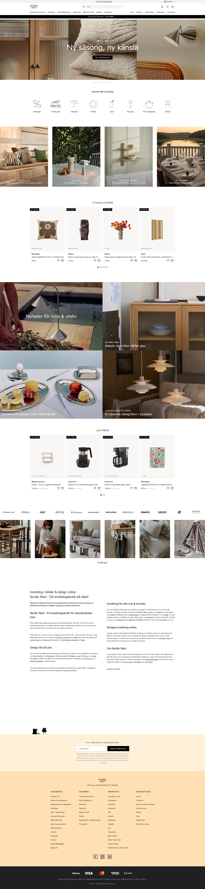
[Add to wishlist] (58, 260)
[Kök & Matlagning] (149, 104)
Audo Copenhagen (36, 661)
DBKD (141, 620)
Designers (111, 804)
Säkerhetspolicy (56, 828)
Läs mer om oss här (113, 669)
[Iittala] (25, 512)
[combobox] (169, 1)
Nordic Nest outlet (142, 824)
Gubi (34, 656)
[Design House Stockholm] (196, 512)
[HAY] (42, 512)
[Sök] (84, 7)
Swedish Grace (164, 638)
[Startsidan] (34, 6)
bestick (159, 612)
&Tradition (137, 662)
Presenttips (112, 832)
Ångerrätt (54, 848)
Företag (53, 840)
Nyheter (139, 12)
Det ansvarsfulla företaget (145, 804)
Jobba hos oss (141, 808)
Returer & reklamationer (59, 800)
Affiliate (138, 812)
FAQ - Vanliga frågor (58, 812)
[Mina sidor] (162, 6)
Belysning (77, 12)
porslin (64, 656)
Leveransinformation (58, 816)
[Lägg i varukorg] (62, 260)
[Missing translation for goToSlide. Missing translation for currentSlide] (98, 267)
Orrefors (40, 656)
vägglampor (120, 620)
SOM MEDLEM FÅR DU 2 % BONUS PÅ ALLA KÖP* (104, 1)
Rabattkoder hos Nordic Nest (118, 848)
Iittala (83, 640)
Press (138, 816)
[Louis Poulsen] (111, 512)
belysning (66, 637)
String (144, 615)
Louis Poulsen (35, 640)
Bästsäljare (112, 820)
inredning (58, 637)
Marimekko (51, 656)
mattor (145, 612)
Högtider (111, 824)
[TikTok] (109, 856)
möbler (75, 637)
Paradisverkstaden (151, 659)
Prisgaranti (54, 836)
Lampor (150, 612)
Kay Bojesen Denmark (70, 640)
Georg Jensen (128, 662)
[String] (59, 512)
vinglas (94, 656)
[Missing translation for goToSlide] (101, 267)
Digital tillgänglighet (57, 844)
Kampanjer (161, 12)
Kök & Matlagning (64, 12)
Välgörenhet (140, 820)
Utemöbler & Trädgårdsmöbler (90, 820)
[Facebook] (95, 856)
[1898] (179, 512)
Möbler (99, 12)
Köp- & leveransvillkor (58, 824)
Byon (86, 656)
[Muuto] (145, 512)
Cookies (54, 832)
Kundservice (55, 796)
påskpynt (132, 620)
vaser (79, 656)
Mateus (73, 656)
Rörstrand (46, 640)
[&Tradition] (76, 512)
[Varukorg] (172, 6)
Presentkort (83, 824)
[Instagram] (102, 856)
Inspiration (171, 12)
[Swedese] (162, 512)
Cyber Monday (113, 844)
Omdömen (139, 800)
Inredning (51, 12)
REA (109, 812)
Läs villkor (102, 762)
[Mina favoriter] (167, 6)
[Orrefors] (128, 512)
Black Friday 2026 (114, 840)
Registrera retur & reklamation (61, 804)
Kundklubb (54, 808)
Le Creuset (149, 662)
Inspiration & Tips (114, 796)
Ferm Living (88, 658)
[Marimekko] (93, 512)
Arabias (112, 615)
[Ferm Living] (8, 512)
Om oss (138, 796)
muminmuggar (133, 615)
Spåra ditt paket (56, 820)
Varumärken (149, 12)
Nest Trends (112, 836)
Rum (132, 12)
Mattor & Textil (88, 12)
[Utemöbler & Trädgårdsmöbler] (74, 104)
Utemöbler (108, 12)
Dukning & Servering (37, 12)
